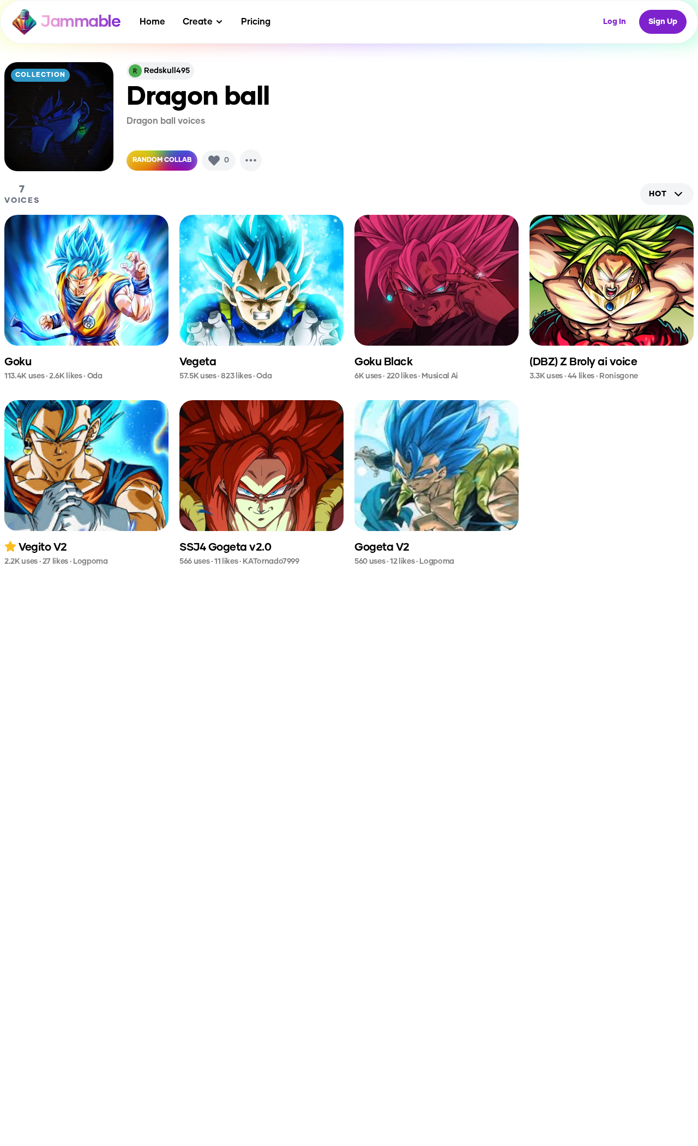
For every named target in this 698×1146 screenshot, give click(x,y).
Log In (614, 22)
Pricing (255, 21)
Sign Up (662, 22)
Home (152, 21)
